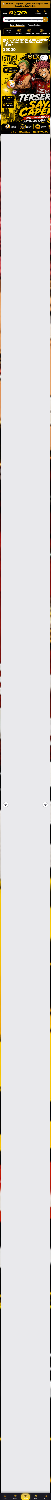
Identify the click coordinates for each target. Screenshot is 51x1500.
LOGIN (15, 1498)
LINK (35, 1498)
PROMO (5, 1498)
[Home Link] (18, 13)
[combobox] (23, 19)
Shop (5, 13)
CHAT (46, 1498)
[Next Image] (45, 804)
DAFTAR (25, 1498)
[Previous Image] (5, 804)
